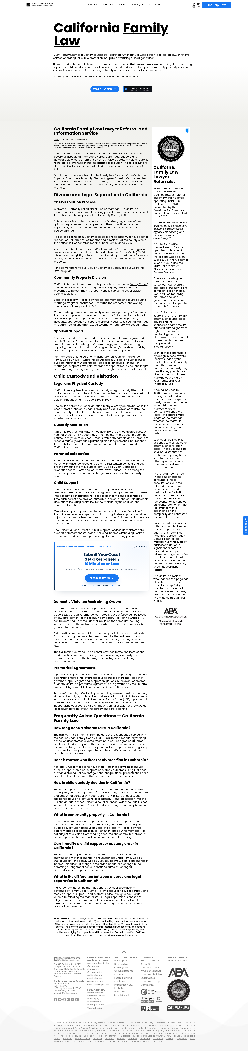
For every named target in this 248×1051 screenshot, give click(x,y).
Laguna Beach (100, 1041)
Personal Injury (96, 990)
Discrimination (95, 972)
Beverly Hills (170, 1035)
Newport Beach (85, 1041)
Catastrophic (94, 1001)
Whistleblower (95, 975)
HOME (56, 139)
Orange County (155, 1035)
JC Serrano (79, 148)
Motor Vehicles (95, 992)
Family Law (120, 981)
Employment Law (97, 960)
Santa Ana (136, 1041)
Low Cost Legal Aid (151, 967)
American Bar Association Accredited (66, 972)
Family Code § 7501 (109, 467)
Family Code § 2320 (121, 243)
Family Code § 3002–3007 (94, 399)
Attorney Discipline (152, 974)
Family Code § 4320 (66, 341)
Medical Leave (95, 978)
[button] (245, 525)
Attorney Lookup (150, 981)
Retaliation (93, 966)
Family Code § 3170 (85, 435)
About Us (146, 964)
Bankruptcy (120, 960)
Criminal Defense (124, 971)
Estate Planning (123, 978)
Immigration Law (123, 984)
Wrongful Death (96, 1004)
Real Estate (120, 991)
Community (147, 984)
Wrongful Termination (99, 963)
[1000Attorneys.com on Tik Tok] (77, 999)
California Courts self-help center (80, 652)
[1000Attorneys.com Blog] (60, 999)
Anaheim (126, 1041)
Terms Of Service (150, 960)
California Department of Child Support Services (90, 530)
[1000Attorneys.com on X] (72, 999)
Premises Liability (96, 995)
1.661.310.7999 (60, 985)
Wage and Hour (96, 981)
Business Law (121, 964)
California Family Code (120, 153)
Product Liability (96, 1008)
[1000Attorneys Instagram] (64, 999)
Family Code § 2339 (114, 215)
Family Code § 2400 (132, 252)
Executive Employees (98, 984)
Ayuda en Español (151, 971)
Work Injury (93, 998)
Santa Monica (114, 1041)
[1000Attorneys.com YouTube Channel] (68, 999)
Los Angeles (183, 1035)
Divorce (118, 974)
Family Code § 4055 (98, 492)
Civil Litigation (121, 967)
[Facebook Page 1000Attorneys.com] (55, 999)
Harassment (94, 969)
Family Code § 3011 (106, 409)
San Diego (157, 1041)
